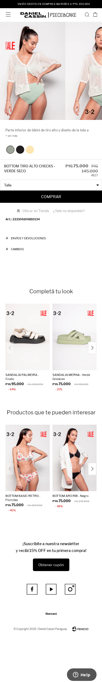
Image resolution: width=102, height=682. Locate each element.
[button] (87, 14)
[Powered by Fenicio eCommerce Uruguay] (80, 629)
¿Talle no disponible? (69, 211)
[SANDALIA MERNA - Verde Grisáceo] (74, 337)
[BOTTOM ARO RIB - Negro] (74, 458)
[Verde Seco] (10, 150)
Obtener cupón (51, 565)
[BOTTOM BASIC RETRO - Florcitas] (27, 458)
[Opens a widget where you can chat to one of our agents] (82, 675)
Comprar (51, 196)
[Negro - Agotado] (20, 150)
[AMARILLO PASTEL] (30, 150)
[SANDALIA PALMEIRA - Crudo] (27, 337)
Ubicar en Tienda (36, 211)
